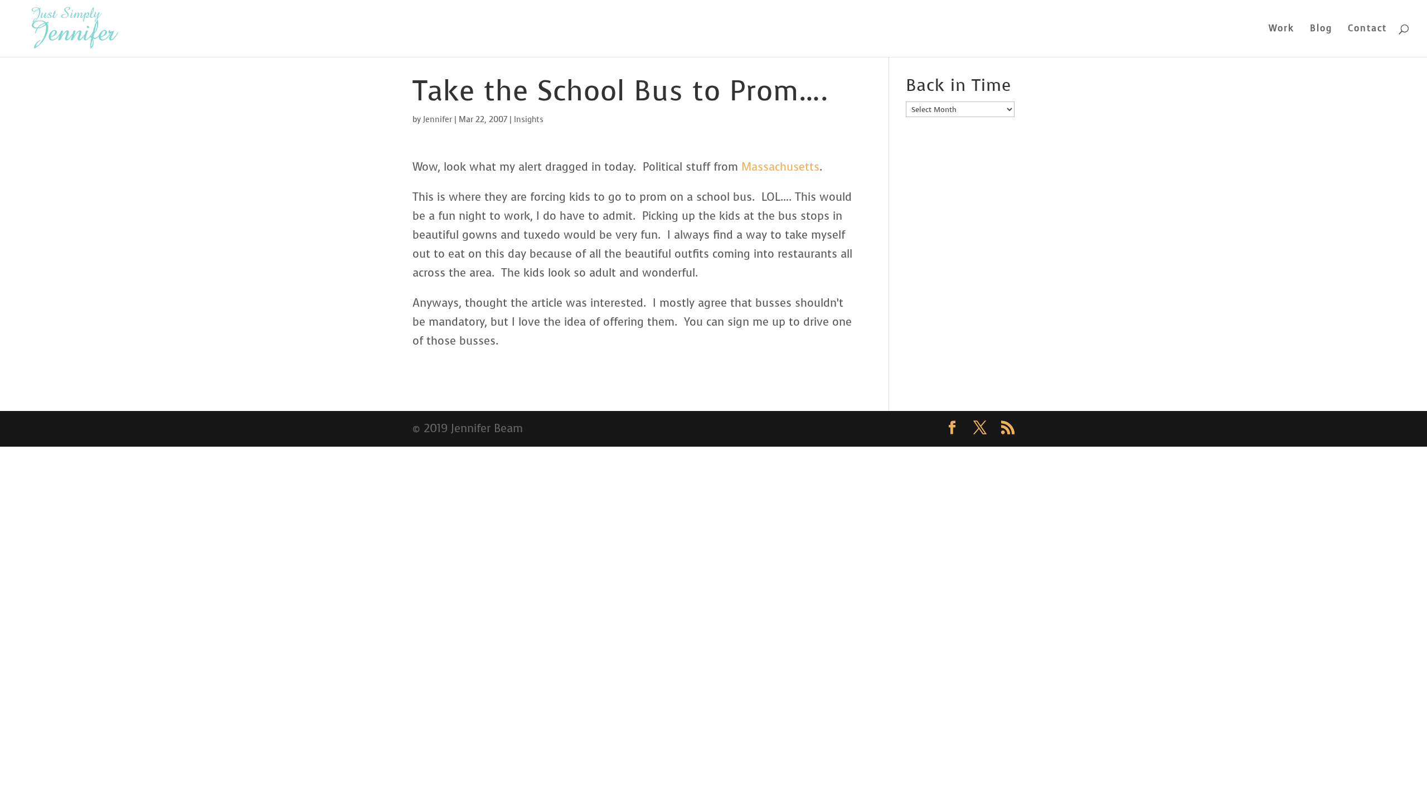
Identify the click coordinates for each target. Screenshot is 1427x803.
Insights (528, 119)
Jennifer (437, 119)
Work (1281, 29)
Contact (1367, 29)
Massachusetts (780, 167)
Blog (1321, 29)
